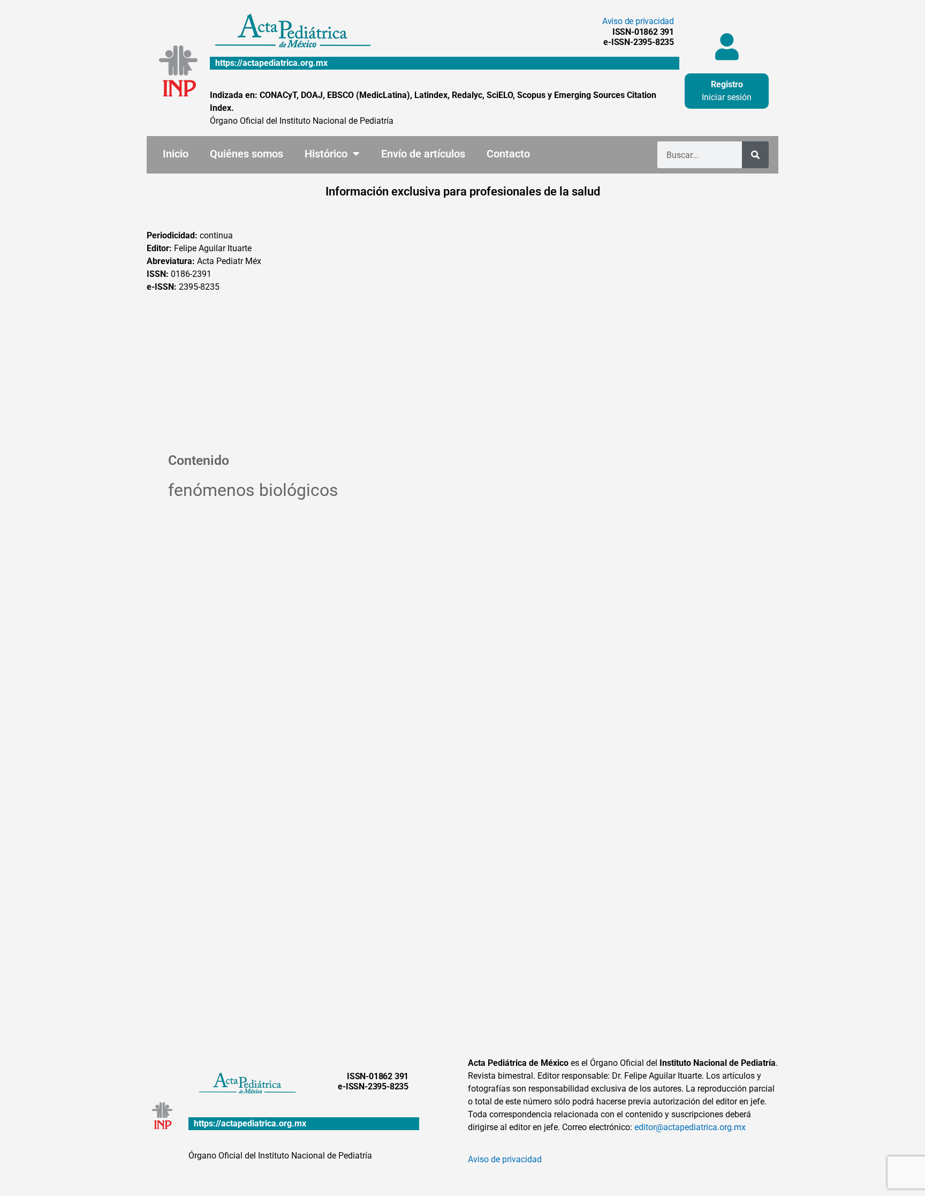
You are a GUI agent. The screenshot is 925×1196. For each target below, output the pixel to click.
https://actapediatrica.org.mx (271, 63)
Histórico (326, 153)
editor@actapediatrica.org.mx (690, 1127)
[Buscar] (755, 154)
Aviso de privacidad (638, 21)
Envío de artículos (423, 153)
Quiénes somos (246, 153)
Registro (727, 84)
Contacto (508, 153)
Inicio (175, 153)
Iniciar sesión (727, 97)
